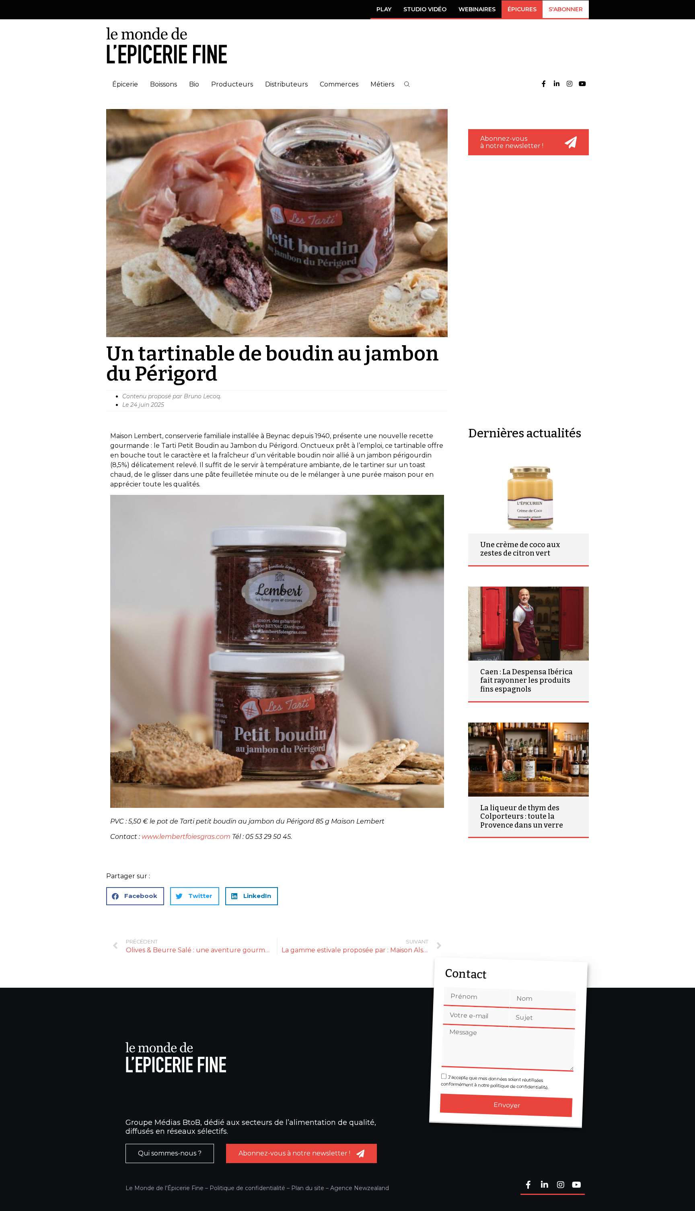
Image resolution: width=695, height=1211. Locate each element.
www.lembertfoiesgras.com (186, 836)
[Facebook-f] (543, 84)
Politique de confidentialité (247, 1188)
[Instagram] (569, 84)
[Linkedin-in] (556, 84)
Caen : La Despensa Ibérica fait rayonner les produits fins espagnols (526, 680)
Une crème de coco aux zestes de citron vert (520, 549)
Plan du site (307, 1188)
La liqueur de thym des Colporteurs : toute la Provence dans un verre (521, 816)
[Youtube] (582, 84)
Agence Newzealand (359, 1188)
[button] (407, 84)
